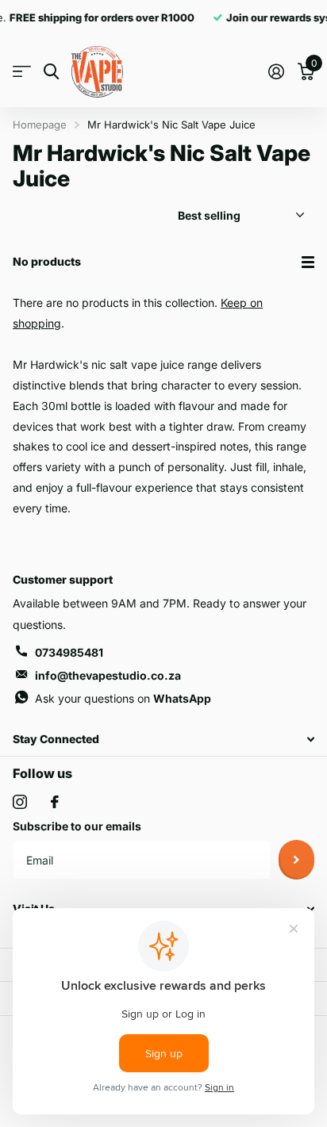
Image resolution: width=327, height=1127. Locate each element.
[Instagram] (20, 802)
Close (163, 739)
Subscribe (296, 860)
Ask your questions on (123, 698)
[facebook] (55, 801)
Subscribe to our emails (77, 826)
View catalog (22, 72)
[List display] (308, 262)
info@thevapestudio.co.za (108, 675)
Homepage (40, 124)
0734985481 (69, 652)
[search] (51, 72)
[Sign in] (275, 71)
